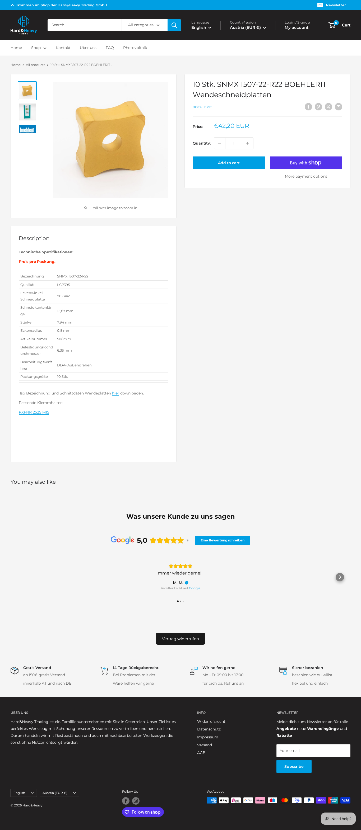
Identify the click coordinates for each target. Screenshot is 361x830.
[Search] (174, 25)
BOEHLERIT (202, 107)
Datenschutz (209, 729)
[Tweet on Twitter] (328, 106)
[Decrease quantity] (219, 143)
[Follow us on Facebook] (125, 801)
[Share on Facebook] (308, 106)
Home (16, 47)
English (19, 793)
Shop (36, 47)
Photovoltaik (135, 47)
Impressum (207, 737)
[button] (21, 577)
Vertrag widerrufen (180, 638)
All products (35, 65)
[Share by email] (338, 106)
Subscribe (294, 766)
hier (115, 393)
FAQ (110, 47)
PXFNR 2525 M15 (34, 412)
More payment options (306, 176)
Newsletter (336, 5)
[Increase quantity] (247, 143)
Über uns (88, 47)
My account (296, 27)
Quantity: (202, 143)
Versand (204, 745)
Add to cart (229, 162)
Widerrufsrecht (211, 721)
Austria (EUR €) (55, 793)
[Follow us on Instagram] (136, 801)
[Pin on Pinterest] (318, 106)
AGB (201, 752)
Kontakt (63, 47)
